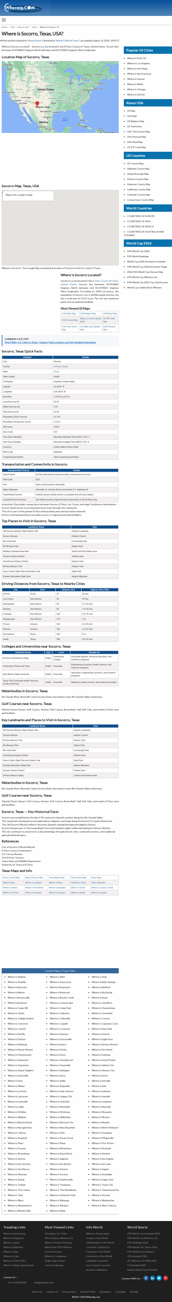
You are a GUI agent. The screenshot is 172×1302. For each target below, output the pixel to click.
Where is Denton (101, 1034)
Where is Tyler (15, 1195)
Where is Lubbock (33, 882)
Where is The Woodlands (63, 1189)
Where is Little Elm (59, 1101)
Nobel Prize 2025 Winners (58, 1247)
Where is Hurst (58, 1075)
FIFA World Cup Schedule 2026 (143, 1233)
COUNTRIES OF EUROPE (141, 216)
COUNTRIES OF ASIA (139, 221)
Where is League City (61, 1096)
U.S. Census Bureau (12, 854)
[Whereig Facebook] (145, 1278)
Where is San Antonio (19, 1163)
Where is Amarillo (17, 982)
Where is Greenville (60, 1065)
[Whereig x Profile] (159, 1278)
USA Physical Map (136, 136)
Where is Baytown (17, 987)
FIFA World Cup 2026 (138, 251)
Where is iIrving (78, 893)
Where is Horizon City (103, 1070)
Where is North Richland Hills (107, 1127)
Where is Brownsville (19, 997)
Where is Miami (135, 84)
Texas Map (96, 877)
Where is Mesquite (102, 1112)
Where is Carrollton (102, 1002)
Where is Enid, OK (136, 58)
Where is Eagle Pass (102, 1039)
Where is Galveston (18, 1060)
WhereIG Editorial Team (67, 40)
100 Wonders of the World (100, 1242)
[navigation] (4, 20)
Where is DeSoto (17, 1039)
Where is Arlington (57, 888)
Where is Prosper (17, 1148)
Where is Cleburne (59, 1013)
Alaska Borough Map (138, 173)
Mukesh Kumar (34, 40)
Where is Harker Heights (21, 1070)
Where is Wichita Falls (19, 1210)
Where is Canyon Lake (61, 1002)
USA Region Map (88, 313)
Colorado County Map (138, 194)
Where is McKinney (60, 1112)
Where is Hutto (100, 1075)
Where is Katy (15, 1080)
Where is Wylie (58, 1210)
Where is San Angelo (103, 1158)
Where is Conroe (101, 1018)
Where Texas (9, 882)
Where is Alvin (99, 976)
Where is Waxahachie (103, 1200)
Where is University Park (63, 1195)
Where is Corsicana (60, 1028)
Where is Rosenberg (18, 1153)
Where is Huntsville (18, 1075)
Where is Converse (18, 1023)
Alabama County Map (138, 168)
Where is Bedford (101, 987)
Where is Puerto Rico (14, 1260)
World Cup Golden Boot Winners (144, 287)
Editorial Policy (88, 1291)
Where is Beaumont (60, 987)
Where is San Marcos (19, 1169)
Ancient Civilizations (96, 1269)
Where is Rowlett (101, 1153)
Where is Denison (59, 1034)
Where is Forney (58, 1049)
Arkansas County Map (138, 184)
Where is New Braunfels (62, 1127)
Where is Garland (33, 893)
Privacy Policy (69, 1291)
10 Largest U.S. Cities (56, 1233)
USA (12, 27)
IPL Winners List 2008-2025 (142, 1260)
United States (69, 284)
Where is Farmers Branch (105, 1044)
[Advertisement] (60, 158)
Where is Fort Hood (102, 1049)
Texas (34, 27)
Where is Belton (16, 992)
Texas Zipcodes (98, 882)
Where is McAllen (17, 1112)
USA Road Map (110, 313)
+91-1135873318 (17, 1282)
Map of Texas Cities (34, 877)
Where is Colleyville (60, 1018)
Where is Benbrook (60, 992)
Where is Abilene (17, 976)
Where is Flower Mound (20, 1049)
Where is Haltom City (103, 1065)
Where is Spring (16, 1179)
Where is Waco (56, 882)
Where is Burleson (17, 1002)
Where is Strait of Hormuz (58, 1242)
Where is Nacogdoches (20, 1127)
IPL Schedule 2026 (137, 1256)
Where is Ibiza (10, 1251)
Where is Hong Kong (14, 1233)
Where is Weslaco (59, 1205)
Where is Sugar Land (102, 1179)
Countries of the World (98, 1251)
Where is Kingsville (60, 1086)
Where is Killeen (16, 1086)
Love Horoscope (53, 1251)
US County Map (135, 163)
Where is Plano (58, 1143)
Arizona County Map (137, 179)
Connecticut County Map (140, 199)
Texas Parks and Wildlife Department (21, 861)
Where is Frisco (58, 1054)
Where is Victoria (101, 1195)
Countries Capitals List (98, 1247)
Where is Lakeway (101, 1091)
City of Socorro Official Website (18, 847)
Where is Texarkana (60, 1184)
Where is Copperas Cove (105, 1023)
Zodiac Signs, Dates (55, 1260)
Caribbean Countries (97, 1260)
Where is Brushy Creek (62, 997)
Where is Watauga (59, 1200)
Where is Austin (78, 888)
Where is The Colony (19, 1189)
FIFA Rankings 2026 (137, 1242)
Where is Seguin (100, 1169)
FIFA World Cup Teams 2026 (142, 1247)
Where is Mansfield (60, 1106)
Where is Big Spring (102, 992)
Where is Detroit (136, 94)
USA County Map (70, 320)
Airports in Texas (78, 882)
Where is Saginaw (59, 1158)
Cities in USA (23, 27)
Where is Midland (17, 1117)
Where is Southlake (102, 1174)
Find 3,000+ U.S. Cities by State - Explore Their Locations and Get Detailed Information (50, 342)
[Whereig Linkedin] (152, 1278)
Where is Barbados (13, 1247)
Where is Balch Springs (104, 982)
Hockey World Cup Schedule (142, 1269)
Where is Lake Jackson (61, 1091)
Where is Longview (102, 1101)
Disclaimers (105, 1291)
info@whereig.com (44, 1282)
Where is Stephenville (61, 1179)
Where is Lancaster (18, 1096)
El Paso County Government (17, 850)
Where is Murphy (101, 1122)
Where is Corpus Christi (102, 888)
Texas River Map (78, 877)
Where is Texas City (102, 1184)
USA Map (132, 116)
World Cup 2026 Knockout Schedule (146, 261)
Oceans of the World (97, 1238)
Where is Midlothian (60, 1117)
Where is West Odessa (104, 1205)
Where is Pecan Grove (61, 1138)
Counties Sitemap (54, 1265)
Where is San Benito (60, 1163)
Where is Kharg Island (97, 1233)
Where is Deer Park (102, 1028)
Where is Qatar (11, 1242)
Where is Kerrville (101, 1080)
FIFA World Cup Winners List (142, 277)
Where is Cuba (11, 1256)
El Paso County (101, 280)
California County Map (138, 189)
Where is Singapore (13, 1238)
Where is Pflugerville (103, 1138)
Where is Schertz (59, 1169)
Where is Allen (57, 976)
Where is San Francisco (139, 73)
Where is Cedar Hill (18, 1008)
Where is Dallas (10, 888)
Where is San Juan (101, 1163)
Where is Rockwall (101, 1148)
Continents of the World (99, 1256)
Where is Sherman (17, 1174)
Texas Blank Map (57, 877)
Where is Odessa (17, 1132)
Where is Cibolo (16, 1013)
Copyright (120, 1291)
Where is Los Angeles (138, 63)
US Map (131, 110)
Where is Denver (136, 78)
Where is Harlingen (60, 1070)
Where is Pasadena (102, 1132)
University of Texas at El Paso (17, 864)
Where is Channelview (103, 1008)
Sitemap (134, 1291)
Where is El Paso (11, 893)
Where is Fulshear (101, 1054)
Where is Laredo (98, 893)
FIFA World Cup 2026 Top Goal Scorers (147, 282)
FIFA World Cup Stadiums (140, 1251)
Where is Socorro (59, 1174)
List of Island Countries (98, 1265)
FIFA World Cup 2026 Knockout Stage (147, 266)
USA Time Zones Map (138, 131)
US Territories (134, 126)
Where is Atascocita (60, 982)
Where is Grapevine (18, 1065)
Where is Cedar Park (60, 1008)
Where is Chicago (136, 89)
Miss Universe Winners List (59, 1238)
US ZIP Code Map (136, 147)
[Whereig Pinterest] (165, 1278)
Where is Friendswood (19, 1054)
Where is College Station (21, 1018)
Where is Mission (101, 1117)
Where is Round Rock (61, 1153)
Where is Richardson (60, 1148)
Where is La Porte (17, 1091)
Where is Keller (58, 1080)
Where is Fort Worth (34, 888)
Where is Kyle (99, 1086)
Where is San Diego (137, 68)
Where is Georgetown (61, 1060)
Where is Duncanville (61, 1039)
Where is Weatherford (19, 1205)
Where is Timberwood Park (106, 1189)
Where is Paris (57, 1132)
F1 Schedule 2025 (136, 1265)
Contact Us (52, 1291)
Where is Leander (101, 1096)
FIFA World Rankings (138, 256)
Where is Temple (17, 1184)
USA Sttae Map (69, 313)
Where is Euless (58, 1044)
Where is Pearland (17, 1138)
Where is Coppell (59, 1023)
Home (4, 27)
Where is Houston (57, 893)
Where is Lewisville (18, 1101)
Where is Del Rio (16, 1034)
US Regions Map (135, 121)
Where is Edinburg (17, 1044)
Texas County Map (11, 877)
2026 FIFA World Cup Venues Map (145, 271)
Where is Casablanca (56, 1256)
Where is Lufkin (16, 1106)
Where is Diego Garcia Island (18, 1265)
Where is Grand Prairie (103, 1060)
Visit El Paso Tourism (13, 857)
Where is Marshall (101, 1106)
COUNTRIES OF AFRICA (140, 226)
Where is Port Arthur (103, 1143)
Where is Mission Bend (20, 1122)
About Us (37, 1291)
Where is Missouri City (61, 1122)
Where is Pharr (15, 1143)
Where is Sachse (16, 1158)
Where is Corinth (17, 1028)
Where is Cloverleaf (102, 1013)
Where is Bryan (100, 997)
